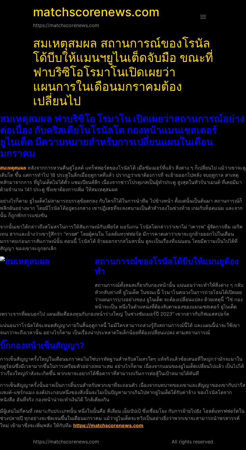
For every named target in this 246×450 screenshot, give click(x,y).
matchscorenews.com (96, 12)
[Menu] (203, 16)
